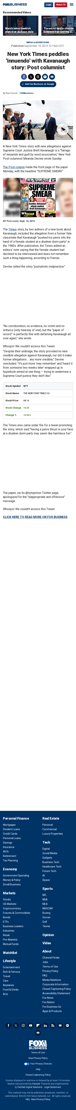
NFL (44, 895)
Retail (6, 935)
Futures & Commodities (16, 912)
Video (46, 943)
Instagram (23, 1025)
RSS (53, 1025)
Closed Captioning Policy (56, 988)
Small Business (12, 884)
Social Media (49, 853)
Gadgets (47, 857)
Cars (5, 980)
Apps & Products (52, 1011)
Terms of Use (50, 966)
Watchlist (10, 953)
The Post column (14, 167)
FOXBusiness (27, 93)
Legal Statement (52, 1087)
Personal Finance (16, 818)
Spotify (67, 1025)
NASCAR (47, 908)
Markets (9, 893)
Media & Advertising (37, 42)
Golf (44, 921)
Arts (5, 994)
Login (48, 5)
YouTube (31, 1025)
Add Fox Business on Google (39, 84)
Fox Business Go (51, 1006)
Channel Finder (51, 957)
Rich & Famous (11, 971)
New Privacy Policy (38, 1058)
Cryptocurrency (12, 908)
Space (46, 879)
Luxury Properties (52, 833)
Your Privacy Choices (41, 1063)
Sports (47, 889)
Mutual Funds (11, 944)
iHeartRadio (38, 1033)
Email (52, 77)
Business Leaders (13, 926)
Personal (47, 824)
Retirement (9, 856)
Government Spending (16, 875)
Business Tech (50, 862)
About (46, 951)
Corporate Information (55, 984)
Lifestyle (9, 961)
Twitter (31, 77)
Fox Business (15, 4)
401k (6, 851)
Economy (10, 869)
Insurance (8, 847)
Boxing (46, 912)
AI (43, 875)
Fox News (47, 997)
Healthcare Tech (51, 866)
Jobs (45, 962)
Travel (6, 976)
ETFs (6, 921)
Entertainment (11, 967)
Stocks (7, 899)
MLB (45, 903)
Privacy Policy (50, 971)
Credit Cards (10, 833)
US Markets (9, 903)
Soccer (46, 917)
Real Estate (50, 818)
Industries (8, 930)
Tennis (46, 926)
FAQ (44, 975)
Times (12, 229)
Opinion (48, 935)
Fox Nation (48, 1002)
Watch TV (60, 5)
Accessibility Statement (56, 993)
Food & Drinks (11, 989)
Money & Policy (11, 879)
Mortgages (9, 824)
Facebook (24, 77)
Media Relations (51, 979)
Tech (46, 842)
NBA (45, 899)
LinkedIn (45, 1025)
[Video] (38, 120)
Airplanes (8, 985)
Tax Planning (10, 860)
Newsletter (60, 1025)
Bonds (6, 917)
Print (45, 77)
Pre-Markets (10, 939)
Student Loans (11, 829)
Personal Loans (12, 838)
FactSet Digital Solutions (30, 1087)
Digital (46, 848)
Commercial (49, 829)
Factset (36, 1084)
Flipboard (38, 1025)
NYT (25, 386)
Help (38, 1069)
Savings (7, 842)
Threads (38, 77)
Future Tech (49, 871)
